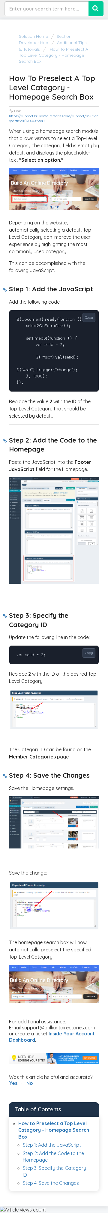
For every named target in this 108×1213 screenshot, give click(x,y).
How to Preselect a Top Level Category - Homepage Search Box (53, 55)
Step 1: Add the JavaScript (52, 1145)
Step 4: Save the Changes (51, 1183)
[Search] (96, 8)
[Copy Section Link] (5, 290)
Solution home (34, 36)
